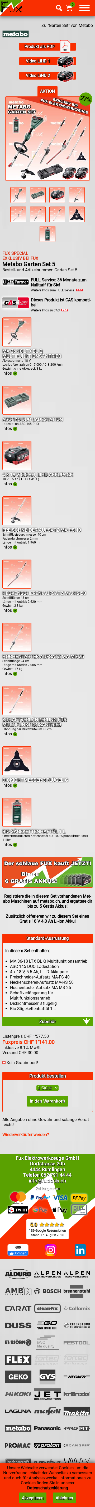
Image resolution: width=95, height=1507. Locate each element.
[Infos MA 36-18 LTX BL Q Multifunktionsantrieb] (16, 345)
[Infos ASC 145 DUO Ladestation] (16, 413)
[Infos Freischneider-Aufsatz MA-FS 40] (16, 523)
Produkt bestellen (47, 1076)
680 (18, 1247)
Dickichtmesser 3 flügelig (35, 780)
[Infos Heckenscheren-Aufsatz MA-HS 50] (16, 587)
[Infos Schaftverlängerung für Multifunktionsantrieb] (16, 713)
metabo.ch (50, 901)
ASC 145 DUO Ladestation (32, 419)
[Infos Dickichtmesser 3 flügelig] (16, 773)
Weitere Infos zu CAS (46, 310)
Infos (7, 373)
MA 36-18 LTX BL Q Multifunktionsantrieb (31, 353)
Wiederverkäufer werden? (25, 1134)
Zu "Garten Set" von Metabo (67, 25)
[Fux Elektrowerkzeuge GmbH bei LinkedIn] (80, 1250)
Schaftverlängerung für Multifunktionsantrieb (34, 722)
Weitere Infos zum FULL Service (53, 290)
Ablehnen (64, 1497)
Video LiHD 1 (38, 60)
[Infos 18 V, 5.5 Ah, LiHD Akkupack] (16, 468)
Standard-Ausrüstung (47, 938)
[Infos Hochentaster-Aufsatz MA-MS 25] (16, 650)
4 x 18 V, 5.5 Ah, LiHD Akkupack (37, 474)
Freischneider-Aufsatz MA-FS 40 (41, 530)
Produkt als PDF (40, 46)
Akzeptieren (33, 1497)
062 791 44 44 (56, 1175)
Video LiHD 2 (38, 75)
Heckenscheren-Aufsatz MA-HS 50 (44, 593)
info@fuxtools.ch (47, 1180)
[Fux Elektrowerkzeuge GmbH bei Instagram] (50, 1250)
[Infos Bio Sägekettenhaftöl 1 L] (16, 825)
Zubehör (47, 1021)
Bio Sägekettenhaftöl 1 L (33, 831)
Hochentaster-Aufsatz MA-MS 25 (43, 656)
